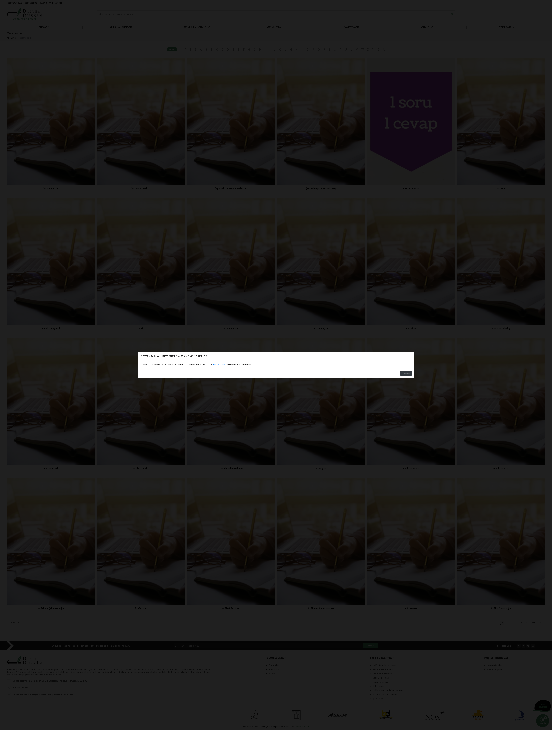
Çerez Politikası (219, 364)
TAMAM (406, 373)
